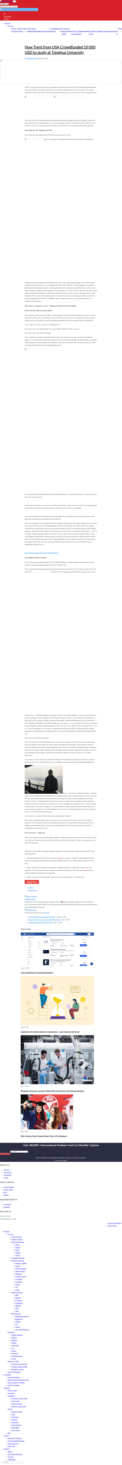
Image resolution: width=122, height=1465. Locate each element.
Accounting (98, 31)
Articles (10, 1409)
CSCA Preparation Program (16, 1441)
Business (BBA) (20, 1271)
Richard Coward (32, 58)
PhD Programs (15, 1313)
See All (13, 1359)
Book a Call (11, 1446)
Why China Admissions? (15, 1454)
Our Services (8, 1172)
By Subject (11, 1332)
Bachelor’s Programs (63, 28)
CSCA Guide (15, 1401)
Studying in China (13, 1361)
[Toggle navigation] (14, 1)
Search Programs (9, 1187)
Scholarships (15, 1427)
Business (18, 1298)
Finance (111, 31)
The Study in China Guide (19, 1398)
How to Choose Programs (19, 1364)
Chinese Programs (16, 1239)
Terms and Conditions (114, 1223)
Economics (105, 31)
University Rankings (14, 1377)
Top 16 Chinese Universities (16, 1382)
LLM (16, 1308)
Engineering (19, 1303)
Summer (33, 31)
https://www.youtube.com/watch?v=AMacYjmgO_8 (42, 553)
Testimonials (7, 1175)
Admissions (14, 1422)
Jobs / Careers (15, 1430)
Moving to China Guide (18, 1406)
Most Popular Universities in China (18, 1380)
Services (6, 1436)
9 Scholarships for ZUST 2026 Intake (40, 922)
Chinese (47, 31)
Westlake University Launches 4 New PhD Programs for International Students (52, 1091)
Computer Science (20, 1276)
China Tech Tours (13, 1443)
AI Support (11, 1393)
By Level (10, 26)
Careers (6, 1178)
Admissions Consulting (15, 1438)
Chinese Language (20, 1268)
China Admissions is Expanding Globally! (41, 917)
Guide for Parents (16, 1404)
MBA (17, 1295)
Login (6, 19)
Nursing (68, 31)
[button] (1, 10)
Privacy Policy (112, 1226)
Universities (7, 1204)
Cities (13, 1414)
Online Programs (16, 1237)
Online (29, 31)
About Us (7, 1449)
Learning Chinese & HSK (19, 1367)
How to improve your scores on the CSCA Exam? (44, 920)
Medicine (18, 1306)
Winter (38, 31)
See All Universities (14, 1385)
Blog (5, 1192)
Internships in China (17, 1369)
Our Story (7, 1170)
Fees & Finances (16, 1425)
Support (6, 1195)
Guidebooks (11, 1396)
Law (16, 1287)
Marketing (86, 31)
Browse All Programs (14, 1372)
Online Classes (8, 1190)
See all (17, 1290)
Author (30, 887)
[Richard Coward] (31, 896)
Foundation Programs (17, 1258)
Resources (7, 1388)
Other (17, 1311)
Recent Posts (32, 890)
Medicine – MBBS (21, 1263)
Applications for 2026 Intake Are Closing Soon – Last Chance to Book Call (50, 1032)
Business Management (22, 1316)
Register (7, 16)
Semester (42, 31)
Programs (7, 23)
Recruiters (7, 1207)
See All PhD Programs (22, 1329)
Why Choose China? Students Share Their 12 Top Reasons (44, 1136)
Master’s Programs (17, 1292)
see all (47, 913)
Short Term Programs (29, 28)
